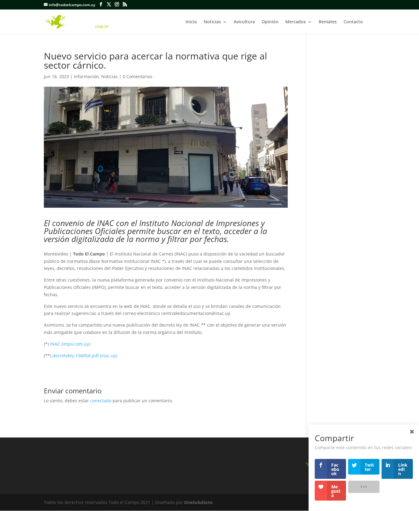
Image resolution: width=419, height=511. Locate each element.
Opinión (270, 22)
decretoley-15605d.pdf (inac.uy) (84, 355)
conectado (100, 400)
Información (86, 76)
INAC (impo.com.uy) (70, 344)
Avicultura (244, 22)
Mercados (295, 22)
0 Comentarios (137, 76)
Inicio (191, 22)
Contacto (353, 22)
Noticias (212, 22)
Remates (328, 22)
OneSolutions (198, 502)
